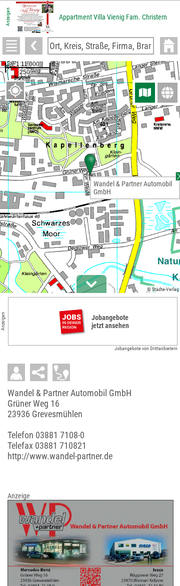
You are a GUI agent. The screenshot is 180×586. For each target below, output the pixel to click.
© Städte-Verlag (163, 289)
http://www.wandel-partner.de (60, 456)
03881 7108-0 (60, 435)
